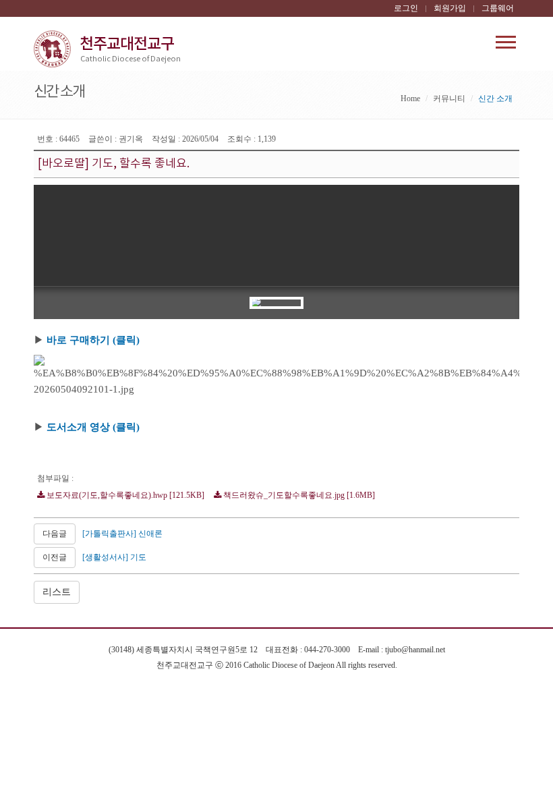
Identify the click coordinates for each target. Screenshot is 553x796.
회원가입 (450, 8)
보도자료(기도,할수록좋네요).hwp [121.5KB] (124, 495)
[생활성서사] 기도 (114, 557)
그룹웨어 (498, 8)
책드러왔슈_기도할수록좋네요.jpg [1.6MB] (298, 495)
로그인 (406, 8)
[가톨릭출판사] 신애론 (122, 533)
